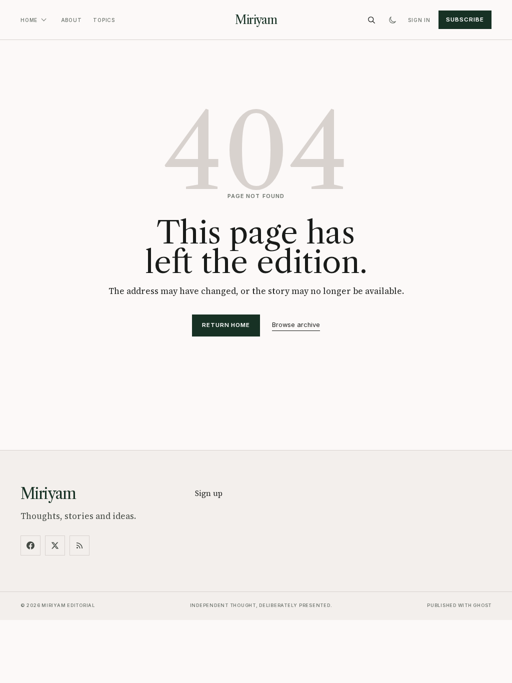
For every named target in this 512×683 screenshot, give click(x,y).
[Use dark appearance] (393, 20)
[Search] (371, 20)
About (71, 20)
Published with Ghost (459, 605)
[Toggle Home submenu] (44, 20)
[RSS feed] (80, 546)
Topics (104, 20)
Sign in (419, 20)
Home (29, 20)
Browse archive (296, 324)
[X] (55, 546)
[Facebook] (30, 546)
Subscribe (465, 19)
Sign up (208, 493)
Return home (226, 325)
